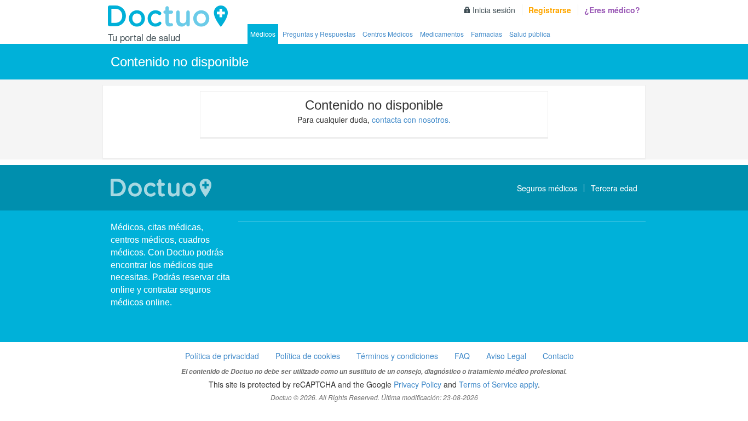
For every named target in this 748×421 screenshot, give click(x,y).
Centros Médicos (388, 33)
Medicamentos (442, 33)
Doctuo (171, 16)
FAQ (462, 355)
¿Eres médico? (612, 9)
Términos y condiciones (397, 355)
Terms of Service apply (498, 384)
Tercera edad (614, 188)
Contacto (558, 355)
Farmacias (486, 33)
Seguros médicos (547, 188)
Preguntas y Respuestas (319, 33)
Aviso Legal (506, 355)
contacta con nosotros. (411, 119)
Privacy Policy (417, 384)
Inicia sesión (494, 9)
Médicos (262, 33)
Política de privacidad (222, 355)
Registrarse (549, 9)
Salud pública (529, 33)
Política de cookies (307, 355)
